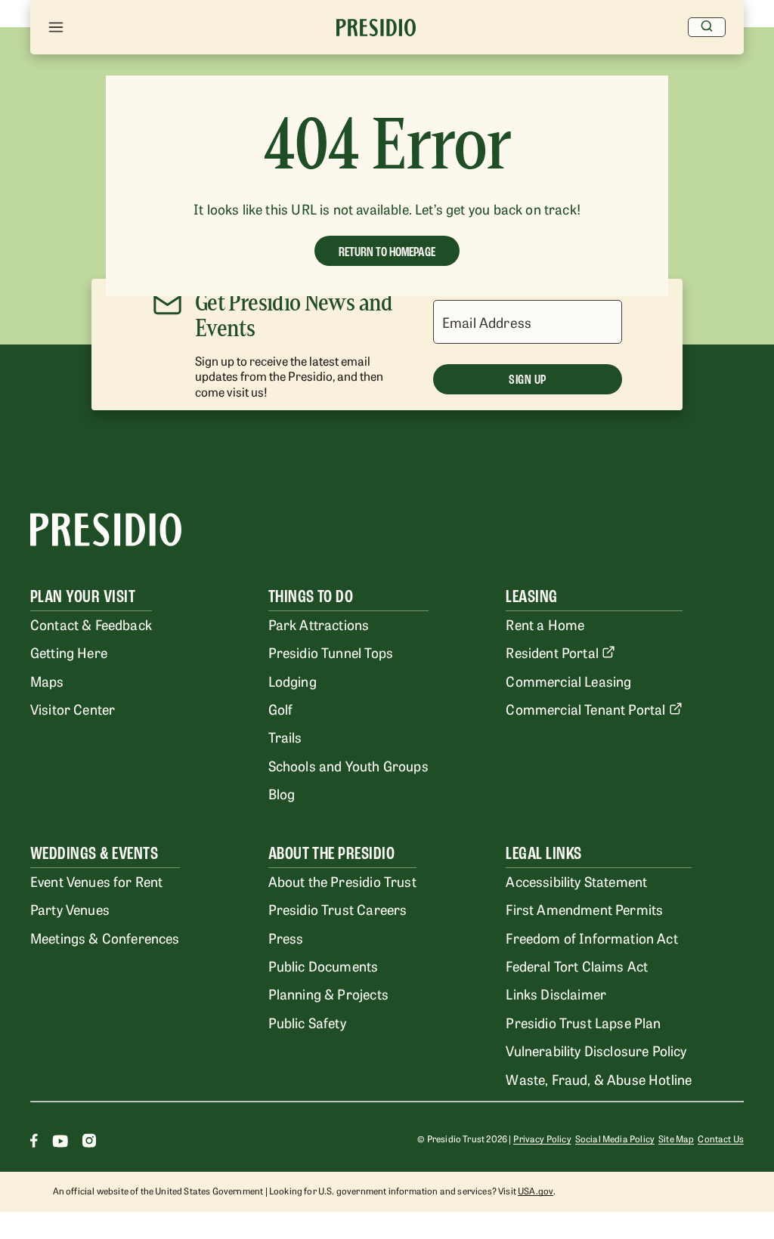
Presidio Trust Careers (337, 909)
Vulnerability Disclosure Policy (596, 1050)
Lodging (292, 681)
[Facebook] (34, 1142)
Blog (282, 793)
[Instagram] (89, 1142)
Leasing (531, 596)
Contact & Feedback (91, 624)
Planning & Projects (328, 993)
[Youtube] (60, 1142)
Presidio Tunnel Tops (330, 652)
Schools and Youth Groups (348, 765)
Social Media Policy (615, 1138)
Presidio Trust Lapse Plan (583, 1022)
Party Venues (70, 909)
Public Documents (323, 965)
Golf (280, 709)
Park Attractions (319, 624)
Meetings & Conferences (105, 937)
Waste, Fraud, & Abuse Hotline (599, 1079)
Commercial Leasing (568, 681)
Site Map (676, 1138)
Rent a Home (545, 624)
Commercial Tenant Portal (585, 709)
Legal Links (543, 853)
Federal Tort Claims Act (577, 965)
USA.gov (535, 1191)
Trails (285, 737)
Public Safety (307, 1022)
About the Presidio (331, 853)
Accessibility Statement (576, 881)
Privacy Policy (542, 1138)
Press (286, 937)
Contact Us (721, 1138)
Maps (47, 681)
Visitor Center (72, 709)
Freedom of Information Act (591, 937)
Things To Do (311, 596)
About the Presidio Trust (342, 881)
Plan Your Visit (82, 596)
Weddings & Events (94, 853)
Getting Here (68, 652)
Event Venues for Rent (96, 881)
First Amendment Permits (584, 909)
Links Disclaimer (556, 993)
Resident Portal (552, 652)
